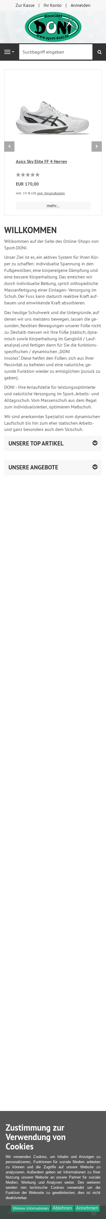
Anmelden (80, 5)
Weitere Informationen (31, 1208)
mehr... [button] (53, 205)
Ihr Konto (53, 5)
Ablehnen (62, 1208)
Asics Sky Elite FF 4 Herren (41, 161)
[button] (53, 443)
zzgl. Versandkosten (51, 193)
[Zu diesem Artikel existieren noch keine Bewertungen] (28, 175)
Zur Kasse (25, 5)
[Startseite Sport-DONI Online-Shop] (53, 26)
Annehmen (87, 1208)
